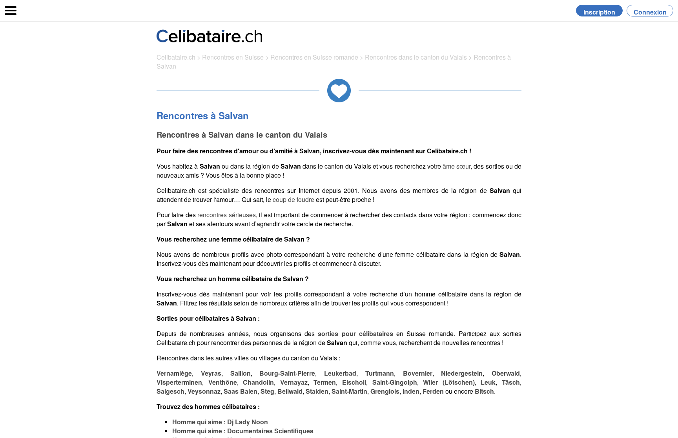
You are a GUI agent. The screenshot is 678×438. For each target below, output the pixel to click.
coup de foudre (293, 199)
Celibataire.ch (176, 57)
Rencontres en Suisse (233, 57)
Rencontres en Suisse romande (314, 57)
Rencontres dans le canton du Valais (416, 57)
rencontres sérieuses (226, 214)
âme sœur (456, 166)
